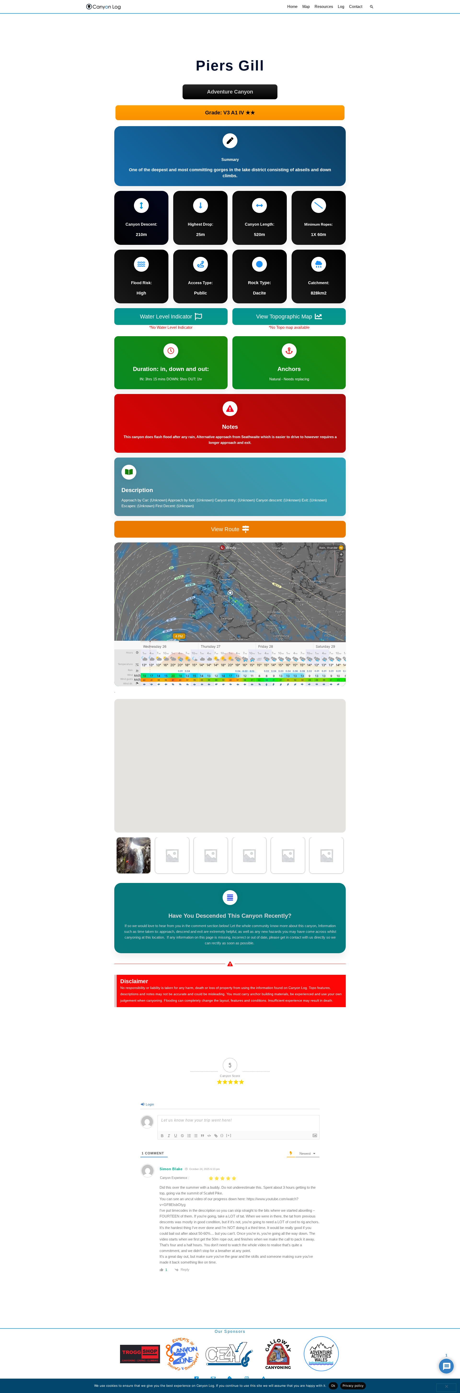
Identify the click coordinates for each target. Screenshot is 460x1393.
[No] (446, 1387)
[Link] (216, 1136)
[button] (371, 7)
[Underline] (175, 1136)
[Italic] (169, 1136)
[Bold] (162, 1136)
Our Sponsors (230, 1331)
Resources (324, 7)
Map (306, 7)
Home (292, 7)
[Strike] (182, 1136)
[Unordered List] (195, 1136)
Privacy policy (353, 1385)
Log (341, 7)
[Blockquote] (202, 1136)
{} (222, 1135)
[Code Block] (209, 1136)
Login (149, 1104)
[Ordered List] (189, 1136)
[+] (228, 1135)
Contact (355, 7)
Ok (333, 1385)
